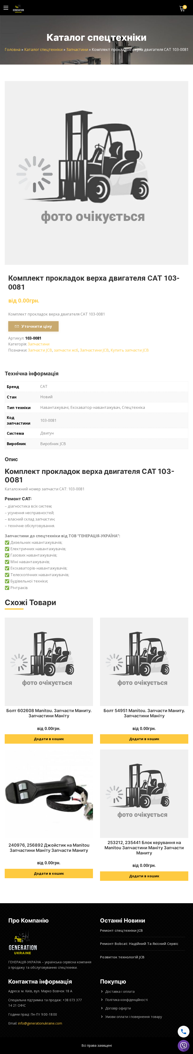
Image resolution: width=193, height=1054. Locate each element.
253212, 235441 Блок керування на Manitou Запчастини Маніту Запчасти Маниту (144, 847)
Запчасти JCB (40, 350)
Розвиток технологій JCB (122, 957)
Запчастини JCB (94, 350)
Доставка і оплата (120, 991)
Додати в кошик (49, 739)
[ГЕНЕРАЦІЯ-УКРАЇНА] (18, 7)
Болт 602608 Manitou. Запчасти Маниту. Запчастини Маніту (49, 713)
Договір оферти (118, 1008)
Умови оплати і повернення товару (133, 1016)
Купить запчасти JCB (130, 350)
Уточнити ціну (36, 326)
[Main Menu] (6, 8)
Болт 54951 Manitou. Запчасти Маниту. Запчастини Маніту (144, 713)
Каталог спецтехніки (43, 49)
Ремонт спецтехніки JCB (121, 930)
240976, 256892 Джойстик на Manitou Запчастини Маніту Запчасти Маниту (48, 848)
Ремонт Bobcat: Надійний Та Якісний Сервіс (139, 943)
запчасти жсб (66, 350)
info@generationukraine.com (40, 1023)
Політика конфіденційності (126, 999)
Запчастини (77, 49)
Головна (12, 49)
